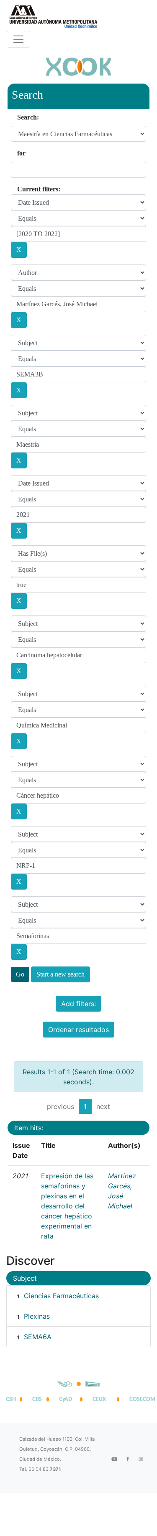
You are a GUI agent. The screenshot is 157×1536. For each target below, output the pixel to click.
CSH (11, 1399)
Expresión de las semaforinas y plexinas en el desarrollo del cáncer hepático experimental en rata (67, 1206)
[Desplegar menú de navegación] (18, 39)
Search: (28, 117)
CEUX (99, 1399)
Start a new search (60, 974)
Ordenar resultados (78, 1029)
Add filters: (78, 1003)
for (21, 153)
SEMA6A (37, 1337)
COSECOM (140, 1399)
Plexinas (37, 1316)
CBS (37, 1399)
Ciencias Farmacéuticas (61, 1296)
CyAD (65, 1399)
